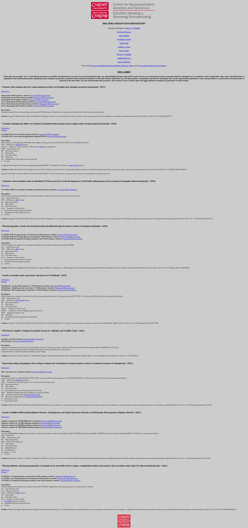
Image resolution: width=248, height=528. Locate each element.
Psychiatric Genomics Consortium (153, 66)
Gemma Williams (124, 62)
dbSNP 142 (20, 380)
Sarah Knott (124, 43)
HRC (17, 200)
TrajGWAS (8, 501)
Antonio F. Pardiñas (124, 54)
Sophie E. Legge (124, 47)
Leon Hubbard (124, 36)
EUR (41, 147)
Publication (5, 91)
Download (34, 95)
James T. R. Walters (132, 28)
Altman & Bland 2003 (32, 395)
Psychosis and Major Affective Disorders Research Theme (112, 66)
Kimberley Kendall (124, 39)
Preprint (4, 130)
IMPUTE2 (19, 145)
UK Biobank (20, 300)
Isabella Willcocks (124, 58)
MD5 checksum (44, 95)
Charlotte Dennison (124, 32)
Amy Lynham (124, 51)
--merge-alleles (73, 165)
